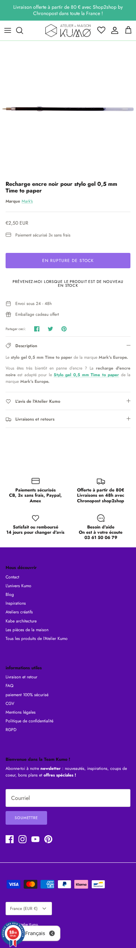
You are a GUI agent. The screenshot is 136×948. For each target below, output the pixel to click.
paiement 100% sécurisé (27, 695)
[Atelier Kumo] (68, 30)
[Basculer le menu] (7, 30)
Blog (10, 594)
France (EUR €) (24, 908)
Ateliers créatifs (19, 612)
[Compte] (113, 30)
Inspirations (16, 603)
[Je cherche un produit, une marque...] (23, 30)
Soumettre (26, 818)
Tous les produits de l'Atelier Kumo (37, 638)
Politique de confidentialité (29, 721)
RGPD (11, 730)
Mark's (27, 201)
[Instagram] (22, 839)
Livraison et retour (21, 677)
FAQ (9, 686)
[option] (68, 109)
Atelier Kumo (28, 924)
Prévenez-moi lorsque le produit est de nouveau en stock (68, 283)
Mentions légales (21, 712)
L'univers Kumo (18, 586)
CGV (10, 703)
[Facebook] (10, 839)
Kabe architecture (21, 621)
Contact (12, 577)
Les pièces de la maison (27, 630)
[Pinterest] (48, 839)
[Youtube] (35, 839)
